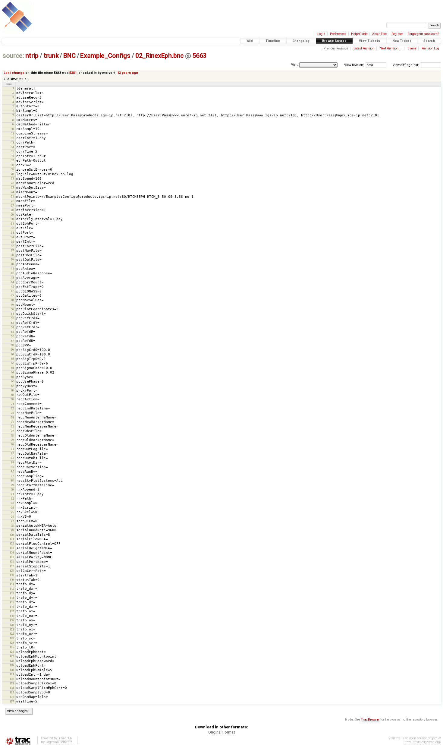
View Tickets (369, 41)
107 (11, 566)
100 (11, 534)
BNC (69, 55)
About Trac (379, 34)
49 (12, 304)
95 (12, 512)
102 (11, 543)
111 (11, 584)
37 (12, 250)
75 (12, 422)
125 (11, 647)
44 (12, 282)
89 (12, 485)
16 (12, 155)
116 (11, 606)
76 (12, 426)
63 (12, 367)
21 (12, 178)
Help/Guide (359, 34)
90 (12, 489)
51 (12, 313)
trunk (50, 55)
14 (12, 147)
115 (11, 602)
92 (12, 498)
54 (12, 327)
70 (12, 399)
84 (12, 462)
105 (11, 557)
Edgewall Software (59, 742)
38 (12, 255)
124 (11, 642)
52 (12, 318)
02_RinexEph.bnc (159, 55)
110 (11, 579)
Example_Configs (105, 55)
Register (397, 34)
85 (12, 467)
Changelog (301, 41)
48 (12, 300)
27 (12, 205)
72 (12, 408)
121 (11, 629)
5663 (199, 55)
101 (11, 539)
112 (11, 588)
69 (12, 394)
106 (11, 561)
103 (11, 548)
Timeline (272, 41)
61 (12, 358)
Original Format (221, 732)
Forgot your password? (423, 34)
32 (12, 228)
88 (12, 480)
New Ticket (402, 41)
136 (11, 697)
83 (12, 457)
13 (12, 142)
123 (11, 638)
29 (12, 214)
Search (429, 41)
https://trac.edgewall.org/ (422, 742)
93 (12, 503)
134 (11, 688)
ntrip (32, 55)
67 (12, 385)
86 (12, 471)
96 (12, 516)
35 (12, 241)
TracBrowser (370, 719)
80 (12, 444)
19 (12, 169)
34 (12, 237)
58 (12, 345)
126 (11, 651)
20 (12, 173)
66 (12, 381)
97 (12, 521)
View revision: (354, 65)
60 (12, 354)
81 (12, 448)
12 (12, 138)
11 (12, 133)
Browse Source (334, 41)
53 (12, 322)
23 (12, 187)
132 (11, 678)
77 (12, 431)
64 (12, 372)
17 (12, 160)
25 (12, 196)
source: (13, 55)
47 (12, 295)
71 (12, 404)
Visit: (294, 65)
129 (11, 665)
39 (12, 259)
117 (11, 611)
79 (12, 439)
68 (12, 390)
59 (12, 349)
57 (12, 340)
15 (12, 151)
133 (11, 683)
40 (12, 264)
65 (12, 376)
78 (12, 435)
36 (12, 246)
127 (11, 656)
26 (12, 201)
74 (12, 417)
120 (11, 624)
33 (12, 232)
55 (12, 331)
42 (12, 273)
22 (12, 183)
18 (12, 164)
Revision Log (430, 48)
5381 (73, 73)
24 (12, 192)
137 (11, 701)
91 (12, 494)
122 (11, 633)
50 (12, 309)
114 (11, 597)
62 (12, 363)
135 (11, 692)
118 (11, 615)
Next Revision (389, 48)
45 (12, 286)
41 (12, 268)
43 (12, 277)
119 (11, 620)
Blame (411, 48)
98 (12, 525)
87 (12, 476)
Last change (14, 73)
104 (11, 552)
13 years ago (127, 73)
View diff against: (406, 65)
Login (321, 34)
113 (11, 593)
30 (12, 219)
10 (12, 129)
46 (12, 291)
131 (11, 674)
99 (12, 530)
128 (11, 660)
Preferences (338, 34)
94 (12, 507)
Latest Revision (363, 48)
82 (12, 453)
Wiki (250, 41)
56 (12, 336)
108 (11, 570)
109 (11, 575)
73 (12, 413)
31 (12, 223)
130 (11, 669)
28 (12, 210)
